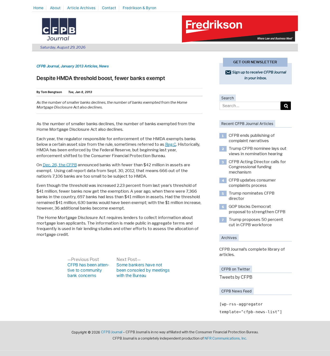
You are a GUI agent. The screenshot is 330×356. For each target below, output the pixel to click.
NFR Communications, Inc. (225, 338)
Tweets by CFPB (235, 277)
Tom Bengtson (51, 92)
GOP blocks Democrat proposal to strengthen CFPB (257, 209)
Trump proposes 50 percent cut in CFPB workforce (256, 222)
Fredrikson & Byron (139, 8)
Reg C (170, 144)
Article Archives (81, 8)
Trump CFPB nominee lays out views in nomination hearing (258, 151)
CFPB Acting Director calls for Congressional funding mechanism (257, 166)
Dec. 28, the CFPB (60, 164)
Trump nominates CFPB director (251, 196)
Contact (109, 8)
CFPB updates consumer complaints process (252, 183)
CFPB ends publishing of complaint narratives (252, 138)
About (55, 8)
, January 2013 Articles (78, 66)
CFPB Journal (47, 66)
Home (38, 8)
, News (103, 66)
